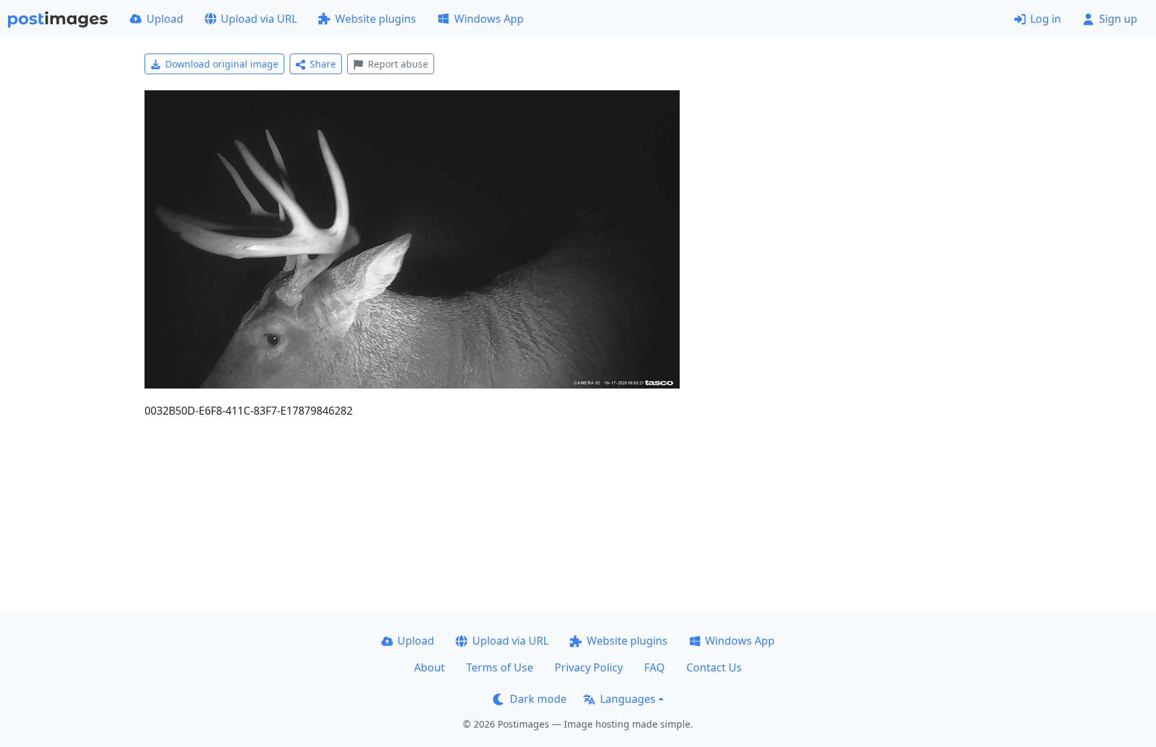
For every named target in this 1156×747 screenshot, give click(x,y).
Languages (628, 698)
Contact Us (714, 667)
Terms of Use (499, 667)
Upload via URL (259, 18)
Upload (165, 18)
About (429, 667)
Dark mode (538, 698)
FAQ (654, 667)
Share (323, 64)
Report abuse (398, 64)
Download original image (221, 64)
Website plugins (375, 18)
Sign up (1118, 18)
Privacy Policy (589, 667)
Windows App (489, 18)
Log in (1045, 18)
